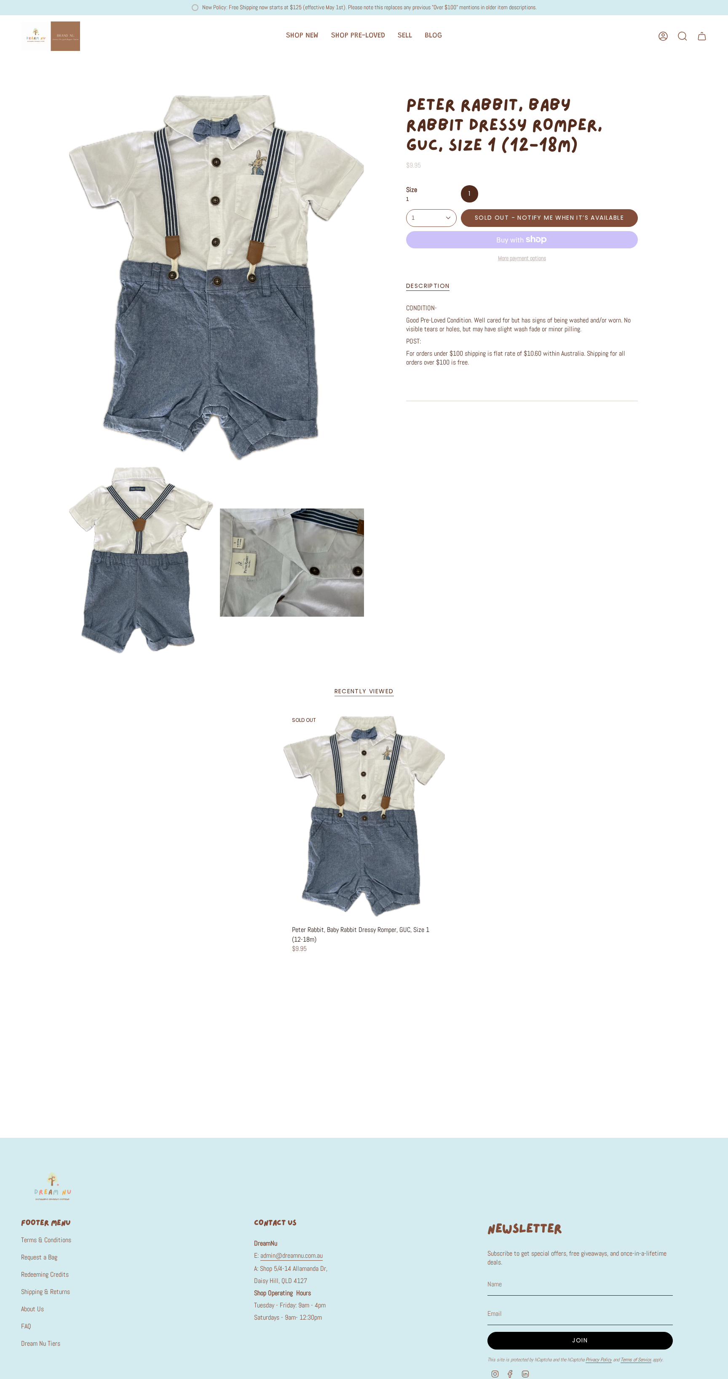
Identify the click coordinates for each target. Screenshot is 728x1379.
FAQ (26, 1326)
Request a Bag (39, 1257)
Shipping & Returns (45, 1291)
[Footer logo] (52, 1185)
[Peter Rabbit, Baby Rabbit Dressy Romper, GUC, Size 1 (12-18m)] (364, 816)
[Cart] (702, 36)
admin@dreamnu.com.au (291, 1255)
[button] (302, 36)
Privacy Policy (599, 1359)
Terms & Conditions (46, 1239)
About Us (32, 1308)
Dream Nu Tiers (40, 1343)
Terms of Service (636, 1359)
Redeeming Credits (45, 1274)
